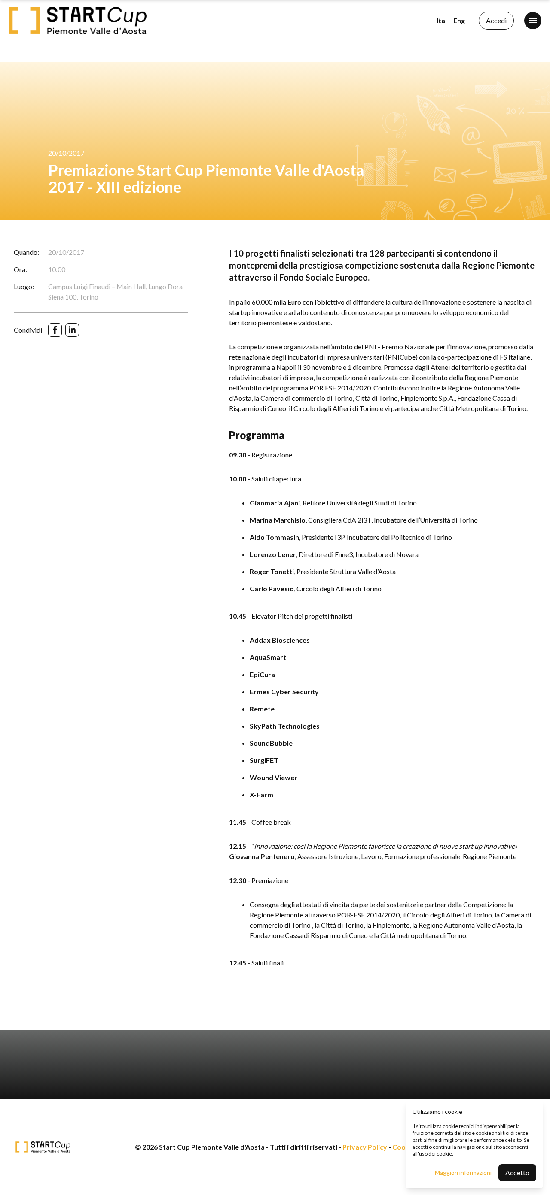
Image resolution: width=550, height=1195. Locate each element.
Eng (459, 20)
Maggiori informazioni (463, 1172)
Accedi (496, 20)
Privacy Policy (364, 1147)
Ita (441, 20)
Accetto (517, 1172)
